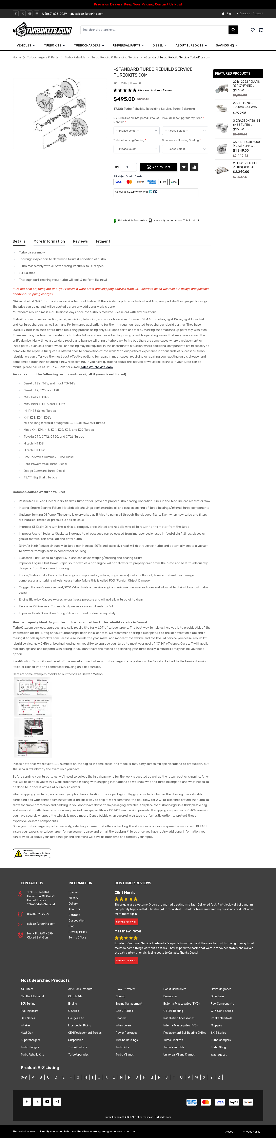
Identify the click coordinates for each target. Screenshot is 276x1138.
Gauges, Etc (76, 1018)
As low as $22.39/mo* (128, 191)
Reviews (80, 241)
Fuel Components (222, 1003)
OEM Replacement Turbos (85, 1033)
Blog (71, 926)
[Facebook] (15, 13)
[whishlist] (252, 29)
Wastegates (219, 1054)
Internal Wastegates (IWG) (180, 1025)
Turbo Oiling (218, 1047)
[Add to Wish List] (184, 167)
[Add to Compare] (194, 167)
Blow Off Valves (126, 989)
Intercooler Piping (79, 1025)
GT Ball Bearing (173, 1011)
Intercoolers (124, 1025)
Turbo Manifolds (173, 1047)
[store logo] (46, 30)
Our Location (77, 920)
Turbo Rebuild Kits (32, 1054)
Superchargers (30, 1040)
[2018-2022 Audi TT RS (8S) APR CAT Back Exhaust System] (222, 170)
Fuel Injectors (29, 1011)
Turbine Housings (127, 1040)
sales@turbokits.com (96, 367)
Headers (121, 1018)
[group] (126, 90)
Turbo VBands (125, 1054)
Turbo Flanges (30, 1047)
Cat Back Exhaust (32, 996)
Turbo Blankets (173, 1040)
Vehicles (24, 45)
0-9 (24, 1077)
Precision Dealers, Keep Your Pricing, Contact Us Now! (138, 4)
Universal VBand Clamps (179, 1054)
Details (19, 241)
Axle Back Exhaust (80, 989)
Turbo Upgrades (78, 1054)
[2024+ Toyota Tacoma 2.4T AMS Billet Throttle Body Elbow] (222, 108)
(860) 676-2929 (38, 914)
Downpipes (170, 996)
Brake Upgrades (221, 989)
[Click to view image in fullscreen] (60, 113)
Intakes (26, 1025)
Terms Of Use (77, 937)
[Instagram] (37, 13)
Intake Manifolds (221, 1018)
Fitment (103, 241)
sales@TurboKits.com (41, 924)
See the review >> (126, 921)
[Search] (233, 29)
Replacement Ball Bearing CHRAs (184, 1033)
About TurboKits (189, 45)
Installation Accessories (179, 1018)
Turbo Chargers (221, 1040)
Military (73, 898)
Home (17, 57)
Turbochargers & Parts (43, 57)
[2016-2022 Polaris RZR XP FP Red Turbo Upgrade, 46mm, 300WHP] (222, 88)
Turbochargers (87, 45)
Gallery (73, 903)
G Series (73, 1011)
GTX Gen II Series (222, 1011)
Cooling (120, 996)
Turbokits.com (163, 1117)
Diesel (158, 45)
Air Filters (27, 989)
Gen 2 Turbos (124, 1011)
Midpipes (216, 1025)
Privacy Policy (78, 932)
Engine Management (129, 1003)
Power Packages (126, 1033)
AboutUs (74, 909)
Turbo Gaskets (77, 1047)
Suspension (75, 1040)
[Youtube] (30, 13)
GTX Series (28, 1018)
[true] (34, 45)
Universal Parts (126, 45)
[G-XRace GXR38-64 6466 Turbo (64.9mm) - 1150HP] (222, 127)
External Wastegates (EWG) (181, 1003)
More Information (49, 241)
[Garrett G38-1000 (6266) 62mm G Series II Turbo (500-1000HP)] (222, 149)
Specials (74, 892)
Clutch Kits (75, 996)
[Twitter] (23, 13)
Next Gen (27, 1033)
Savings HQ (225, 45)
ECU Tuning (28, 1003)
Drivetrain (217, 996)
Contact (74, 915)
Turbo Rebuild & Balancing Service (114, 57)
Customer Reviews (133, 883)
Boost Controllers (174, 989)
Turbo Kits (52, 45)
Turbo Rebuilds (75, 57)
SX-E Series (218, 1033)
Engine (72, 1003)
